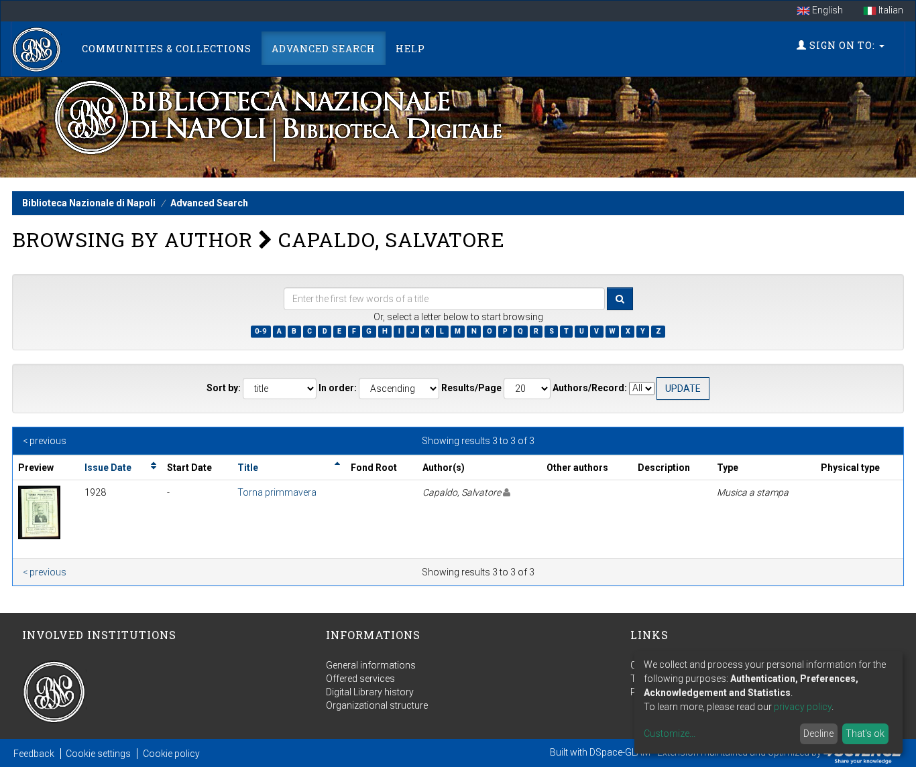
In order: (338, 387)
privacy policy (803, 706)
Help (410, 48)
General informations (371, 665)
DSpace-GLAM (619, 752)
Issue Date (107, 467)
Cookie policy (171, 753)
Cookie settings (98, 753)
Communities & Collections (166, 48)
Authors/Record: (590, 387)
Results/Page (471, 387)
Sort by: (224, 387)
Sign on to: (842, 45)
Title (247, 467)
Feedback (33, 753)
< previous (44, 440)
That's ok (865, 733)
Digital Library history (370, 692)
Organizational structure (377, 705)
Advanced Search (324, 48)
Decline (818, 733)
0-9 (260, 331)
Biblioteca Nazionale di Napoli (89, 203)
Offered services (360, 678)
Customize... (669, 733)
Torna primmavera (277, 492)
